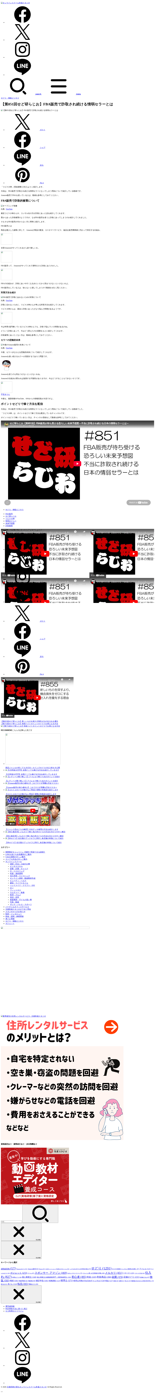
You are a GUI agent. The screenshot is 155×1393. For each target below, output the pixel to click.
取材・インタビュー (13, 914)
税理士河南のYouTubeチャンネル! (89, 1281)
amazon (8, 1268)
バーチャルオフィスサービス (17, 907)
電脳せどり (33, 1284)
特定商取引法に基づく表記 (16, 1309)
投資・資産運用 (16, 873)
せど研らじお (10, 516)
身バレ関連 (10, 919)
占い (12, 888)
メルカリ (114, 1272)
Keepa (42, 1269)
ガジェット (10, 923)
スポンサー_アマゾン (51, 1272)
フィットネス (15, 890)
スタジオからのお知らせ (15, 912)
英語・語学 (14, 897)
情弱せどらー (10, 521)
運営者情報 (10, 1306)
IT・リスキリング (17, 871)
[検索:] (11, 1222)
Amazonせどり (22, 1269)
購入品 (4, 1284)
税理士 (67, 1280)
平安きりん (5, 394)
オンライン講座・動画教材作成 (22, 878)
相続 (14, 1280)
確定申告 (42, 1280)
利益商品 (104, 1277)
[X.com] (22, 40)
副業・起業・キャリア (19, 869)
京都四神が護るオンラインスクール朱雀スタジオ (27, 1387)
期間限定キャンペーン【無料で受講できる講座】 (25, 852)
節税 (116, 1281)
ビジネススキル (16, 866)
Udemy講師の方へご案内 (15, 857)
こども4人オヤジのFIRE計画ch (80, 1269)
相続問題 (23, 1281)
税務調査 (54, 1281)
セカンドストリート (75, 1273)
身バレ (12, 1284)
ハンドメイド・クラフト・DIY (22, 885)
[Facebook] (22, 22)
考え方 (128, 1281)
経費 (121, 1281)
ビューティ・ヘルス (18, 881)
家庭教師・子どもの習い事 (21, 900)
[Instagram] (22, 57)
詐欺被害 (9, 526)
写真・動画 (14, 902)
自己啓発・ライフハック (20, 876)
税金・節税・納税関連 (14, 916)
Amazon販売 (33, 1269)
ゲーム (31, 1273)
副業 (117, 1276)
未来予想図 (10, 523)
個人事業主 (29, 1277)
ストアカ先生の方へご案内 (16, 859)
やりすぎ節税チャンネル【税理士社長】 (125, 1269)
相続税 (32, 1281)
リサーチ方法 (140, 1273)
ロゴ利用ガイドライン (14, 1311)
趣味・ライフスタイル (19, 883)
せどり (101, 1268)
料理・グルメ (15, 895)
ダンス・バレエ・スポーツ (21, 904)
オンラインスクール (13, 862)
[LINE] (22, 75)
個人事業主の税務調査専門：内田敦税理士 (54, 1277)
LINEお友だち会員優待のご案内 (18, 854)
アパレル (145, 1269)
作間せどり (17, 1277)
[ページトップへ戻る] (2, 1391)
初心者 (79, 1276)
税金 (109, 1281)
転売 (23, 1284)
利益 (91, 1277)
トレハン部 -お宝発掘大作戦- (94, 1273)
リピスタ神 (10, 519)
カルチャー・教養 (17, 893)
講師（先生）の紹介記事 (20, 864)
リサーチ (128, 1273)
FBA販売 (9, 514)
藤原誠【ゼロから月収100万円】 (142, 1281)
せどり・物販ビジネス (10, 98)
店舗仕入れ (144, 1277)
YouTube (9, 209)
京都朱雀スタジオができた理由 (18, 909)
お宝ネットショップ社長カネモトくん (57, 1269)
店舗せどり (131, 1277)
